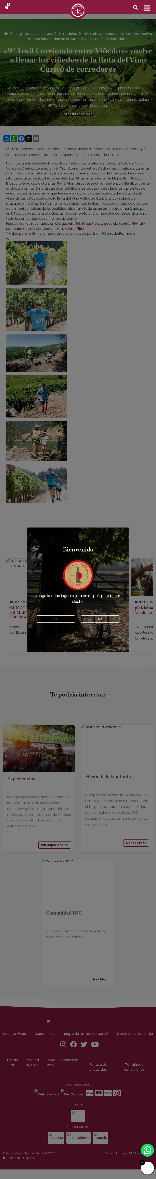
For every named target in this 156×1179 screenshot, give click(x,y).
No (100, 619)
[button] (147, 1150)
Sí (55, 619)
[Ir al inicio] (78, 13)
